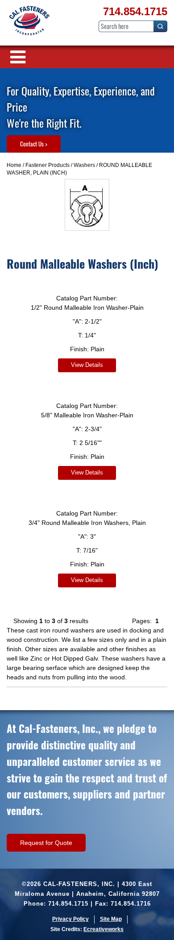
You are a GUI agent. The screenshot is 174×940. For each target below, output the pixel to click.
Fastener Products (47, 165)
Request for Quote (46, 842)
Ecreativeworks (103, 929)
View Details (87, 365)
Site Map (111, 919)
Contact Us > (33, 143)
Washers (84, 165)
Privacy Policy (70, 919)
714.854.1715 (135, 11)
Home (14, 165)
